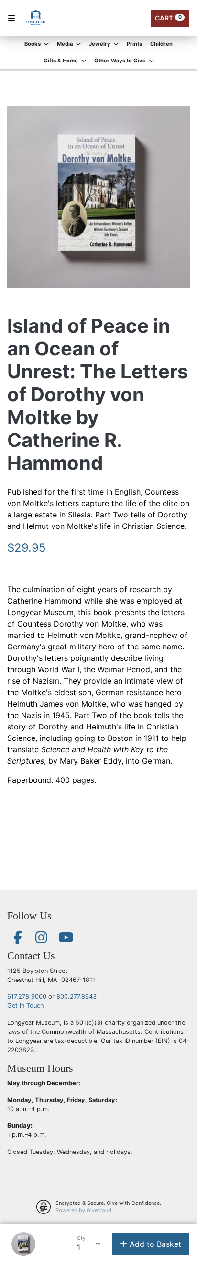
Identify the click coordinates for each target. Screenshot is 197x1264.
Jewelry (100, 43)
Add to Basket (154, 1244)
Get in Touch (25, 1005)
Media (65, 43)
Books (33, 43)
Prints (134, 43)
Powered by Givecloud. (84, 1210)
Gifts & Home (61, 60)
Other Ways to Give (120, 60)
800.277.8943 (76, 996)
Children (161, 43)
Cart (168, 18)
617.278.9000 (26, 996)
